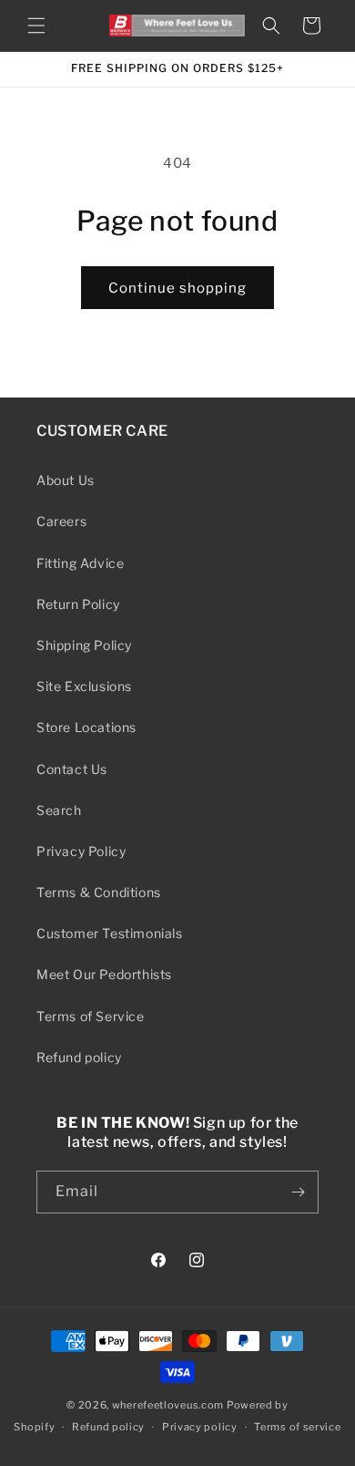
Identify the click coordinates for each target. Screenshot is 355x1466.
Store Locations (86, 727)
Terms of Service (90, 1016)
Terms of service (297, 1426)
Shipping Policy (84, 645)
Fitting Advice (80, 563)
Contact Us (71, 769)
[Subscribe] (298, 1192)
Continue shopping (177, 288)
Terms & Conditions (98, 892)
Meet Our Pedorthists (104, 974)
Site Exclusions (84, 686)
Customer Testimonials (109, 933)
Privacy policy (200, 1426)
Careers (61, 521)
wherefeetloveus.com (168, 1405)
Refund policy (79, 1057)
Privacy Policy (81, 851)
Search (59, 810)
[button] (36, 25)
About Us (65, 480)
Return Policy (78, 604)
